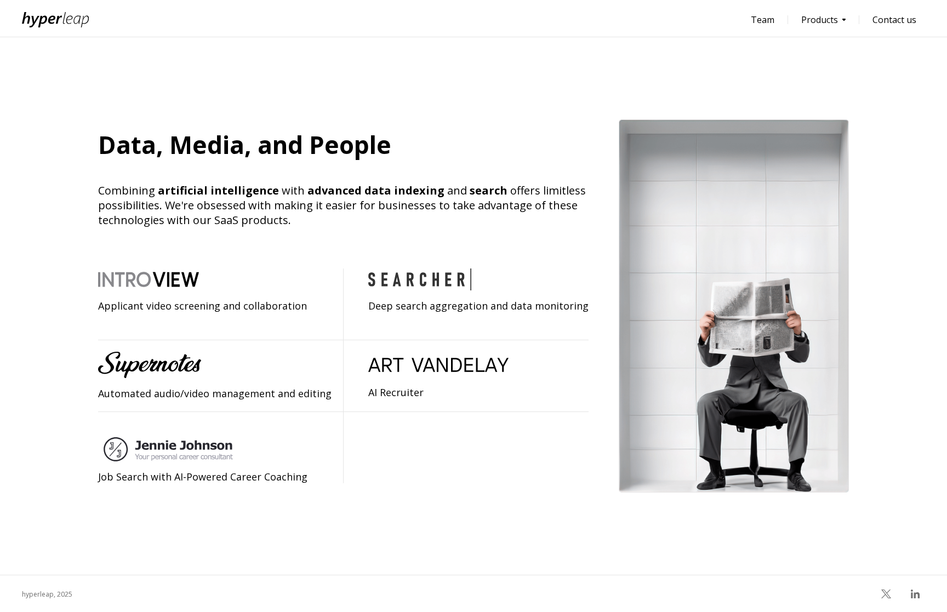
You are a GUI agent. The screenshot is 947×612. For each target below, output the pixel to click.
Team (762, 20)
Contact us (894, 20)
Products (819, 20)
